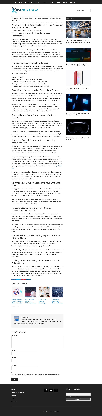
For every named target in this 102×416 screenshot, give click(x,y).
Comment (14, 335)
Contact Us (13, 395)
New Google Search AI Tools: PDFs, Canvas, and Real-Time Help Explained (78, 65)
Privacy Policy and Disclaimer (17, 392)
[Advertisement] (78, 154)
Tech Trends (20, 307)
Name (13, 350)
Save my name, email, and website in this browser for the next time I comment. (35, 374)
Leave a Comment (38, 30)
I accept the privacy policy (73, 396)
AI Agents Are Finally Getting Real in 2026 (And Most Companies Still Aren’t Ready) (78, 42)
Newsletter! (13, 401)
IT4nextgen (24, 10)
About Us (13, 389)
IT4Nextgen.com (55, 411)
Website (13, 365)
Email (13, 358)
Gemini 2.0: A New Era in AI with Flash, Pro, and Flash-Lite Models (78, 114)
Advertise (13, 398)
